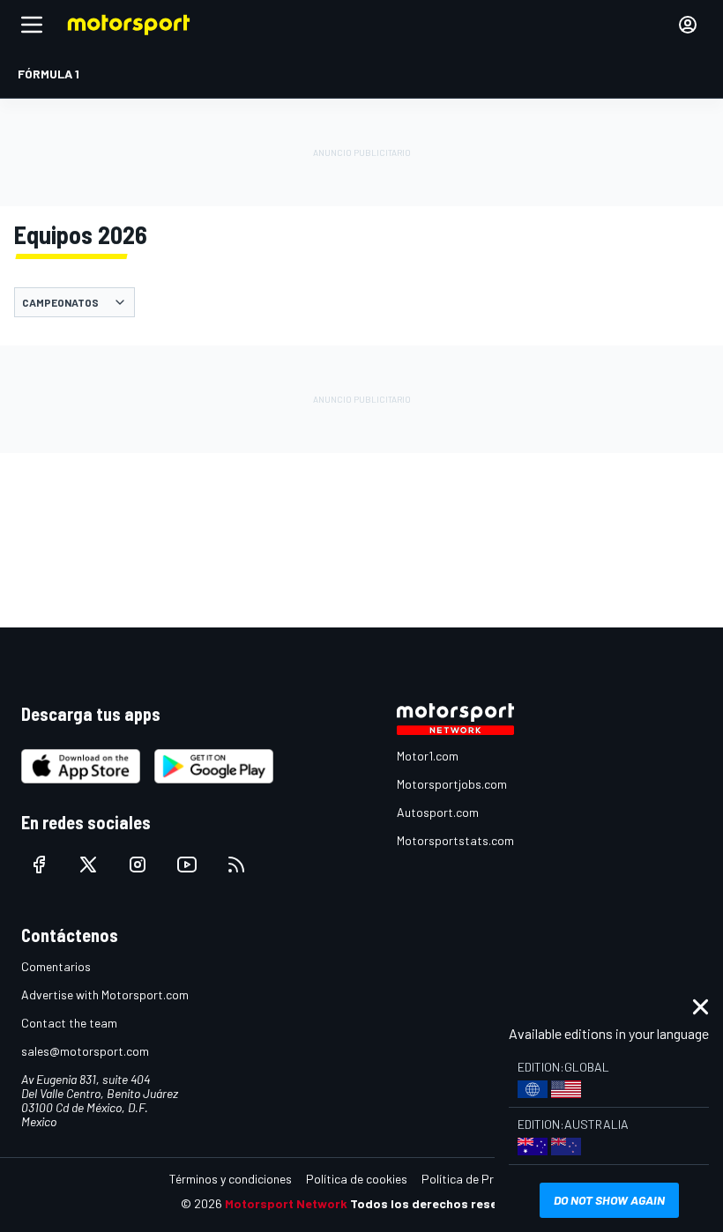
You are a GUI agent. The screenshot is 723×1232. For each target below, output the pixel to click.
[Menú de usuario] (687, 24)
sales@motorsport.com (85, 1050)
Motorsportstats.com (455, 840)
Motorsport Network (286, 1203)
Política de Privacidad (480, 1178)
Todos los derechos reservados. (446, 1203)
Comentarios (56, 966)
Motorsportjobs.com (452, 783)
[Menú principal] (32, 25)
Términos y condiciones (230, 1178)
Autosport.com (438, 812)
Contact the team (69, 1022)
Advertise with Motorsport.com (105, 994)
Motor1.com (427, 755)
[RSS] (236, 864)
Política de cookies (356, 1178)
